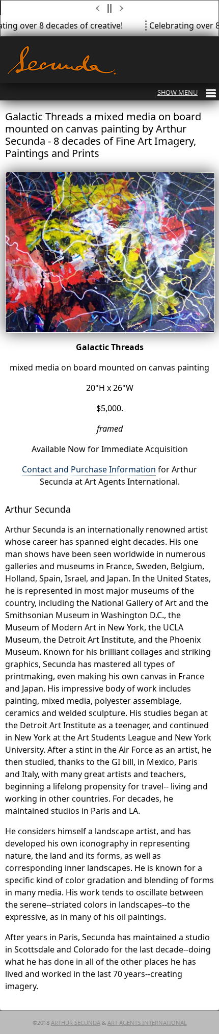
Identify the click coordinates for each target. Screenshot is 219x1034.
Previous (97, 8)
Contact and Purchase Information (89, 469)
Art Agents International (147, 1022)
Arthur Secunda (75, 1022)
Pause (110, 8)
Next (122, 8)
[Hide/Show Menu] (186, 92)
